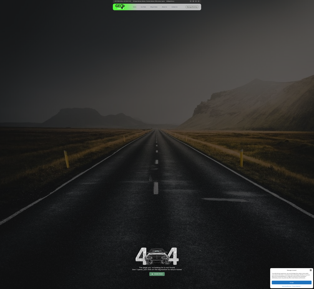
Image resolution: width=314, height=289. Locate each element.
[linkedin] (196, 1)
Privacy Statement (296, 286)
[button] (311, 270)
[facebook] (191, 1)
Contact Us (174, 7)
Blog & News (153, 7)
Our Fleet (143, 7)
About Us (164, 7)
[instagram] (193, 1)
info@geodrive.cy (170, 1)
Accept (292, 282)
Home (134, 7)
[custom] (199, 1)
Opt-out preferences (286, 286)
